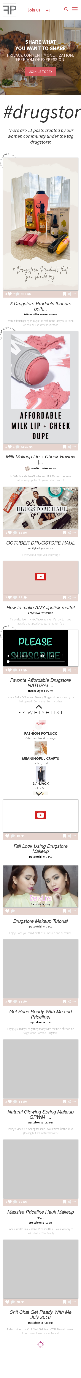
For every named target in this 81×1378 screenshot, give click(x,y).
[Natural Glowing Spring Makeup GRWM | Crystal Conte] (40, 1069)
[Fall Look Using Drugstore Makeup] (40, 816)
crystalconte (37, 1022)
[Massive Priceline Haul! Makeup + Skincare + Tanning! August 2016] (40, 1169)
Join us (34, 10)
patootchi (35, 857)
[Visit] (29, 294)
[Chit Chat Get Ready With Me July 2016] (40, 1269)
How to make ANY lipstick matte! (40, 607)
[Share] (69, 294)
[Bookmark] (64, 294)
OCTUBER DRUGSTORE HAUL (40, 542)
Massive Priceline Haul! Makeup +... (40, 1214)
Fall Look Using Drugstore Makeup (41, 848)
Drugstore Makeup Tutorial (40, 920)
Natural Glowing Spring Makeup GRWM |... (41, 1114)
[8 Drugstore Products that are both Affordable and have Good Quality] (40, 224)
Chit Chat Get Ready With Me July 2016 (40, 1314)
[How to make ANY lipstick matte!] (40, 577)
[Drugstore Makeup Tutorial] (40, 886)
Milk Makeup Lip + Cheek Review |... (40, 459)
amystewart (35, 613)
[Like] (10, 294)
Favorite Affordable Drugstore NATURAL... (40, 682)
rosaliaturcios (39, 468)
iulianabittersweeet (36, 314)
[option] (40, 728)
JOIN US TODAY (40, 71)
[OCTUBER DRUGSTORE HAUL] (40, 508)
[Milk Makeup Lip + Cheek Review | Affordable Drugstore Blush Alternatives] (40, 387)
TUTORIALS (47, 857)
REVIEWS (52, 468)
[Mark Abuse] (73, 294)
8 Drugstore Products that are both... (40, 306)
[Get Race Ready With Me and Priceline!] (40, 968)
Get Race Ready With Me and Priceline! (40, 1014)
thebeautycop (36, 691)
